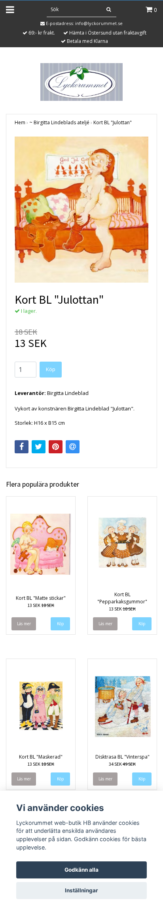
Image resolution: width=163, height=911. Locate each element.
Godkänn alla (81, 870)
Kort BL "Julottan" (112, 122)
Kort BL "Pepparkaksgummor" (122, 598)
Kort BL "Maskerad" (41, 756)
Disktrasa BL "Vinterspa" (122, 756)
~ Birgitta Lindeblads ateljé (59, 122)
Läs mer (24, 623)
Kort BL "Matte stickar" (41, 598)
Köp (50, 369)
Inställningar (81, 890)
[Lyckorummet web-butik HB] (81, 81)
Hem (20, 122)
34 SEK (122, 764)
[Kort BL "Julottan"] (81, 210)
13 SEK (40, 605)
